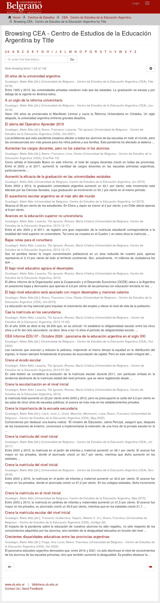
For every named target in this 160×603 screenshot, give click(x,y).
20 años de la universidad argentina (32, 75)
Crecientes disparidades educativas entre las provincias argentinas (57, 536)
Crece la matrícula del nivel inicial (31, 436)
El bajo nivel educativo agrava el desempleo (39, 268)
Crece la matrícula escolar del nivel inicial (37, 512)
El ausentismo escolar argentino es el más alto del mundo (50, 195)
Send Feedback (32, 588)
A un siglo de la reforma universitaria (33, 100)
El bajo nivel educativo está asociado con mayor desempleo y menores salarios (67, 291)
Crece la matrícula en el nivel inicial (33, 492)
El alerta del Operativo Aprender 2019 (34, 123)
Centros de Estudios (41, 17)
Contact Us (12, 588)
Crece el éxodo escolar (23, 359)
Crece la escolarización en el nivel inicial (37, 384)
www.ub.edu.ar (15, 584)
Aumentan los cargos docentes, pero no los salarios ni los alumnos (57, 148)
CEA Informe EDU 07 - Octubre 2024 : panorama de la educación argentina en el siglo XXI (75, 336)
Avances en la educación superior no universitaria (43, 215)
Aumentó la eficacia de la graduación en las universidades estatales (58, 176)
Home (17, 17)
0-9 (7, 51)
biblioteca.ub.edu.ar (45, 584)
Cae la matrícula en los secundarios (33, 311)
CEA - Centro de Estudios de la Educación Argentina (96, 17)
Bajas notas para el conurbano (28, 239)
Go (72, 59)
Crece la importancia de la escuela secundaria (41, 408)
